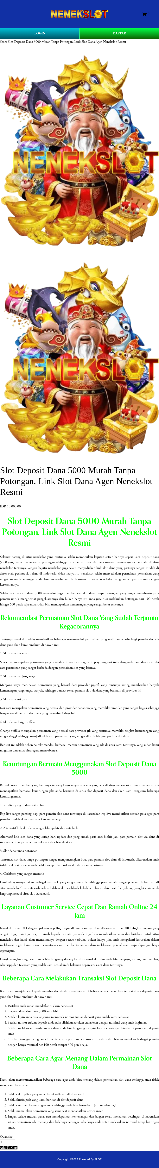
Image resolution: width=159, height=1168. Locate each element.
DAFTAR (119, 33)
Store (3, 42)
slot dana (35, 713)
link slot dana (26, 828)
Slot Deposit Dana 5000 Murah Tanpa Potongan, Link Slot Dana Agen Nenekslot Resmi (67, 42)
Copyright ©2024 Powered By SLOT (79, 1159)
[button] (8, 1147)
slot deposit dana (147, 557)
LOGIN (39, 33)
